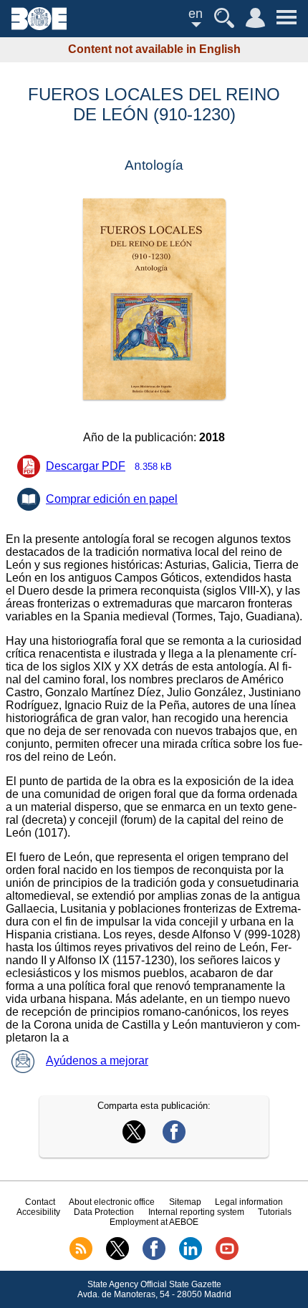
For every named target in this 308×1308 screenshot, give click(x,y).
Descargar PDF (109, 466)
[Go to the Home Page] (39, 26)
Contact (40, 1202)
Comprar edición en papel (112, 499)
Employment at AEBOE (154, 1222)
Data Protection (104, 1212)
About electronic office (112, 1202)
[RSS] (80, 1257)
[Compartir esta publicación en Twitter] (133, 1139)
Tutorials (275, 1212)
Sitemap (185, 1202)
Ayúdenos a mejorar (97, 1060)
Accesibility (38, 1212)
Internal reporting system (196, 1212)
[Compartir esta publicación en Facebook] (174, 1139)
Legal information (249, 1202)
